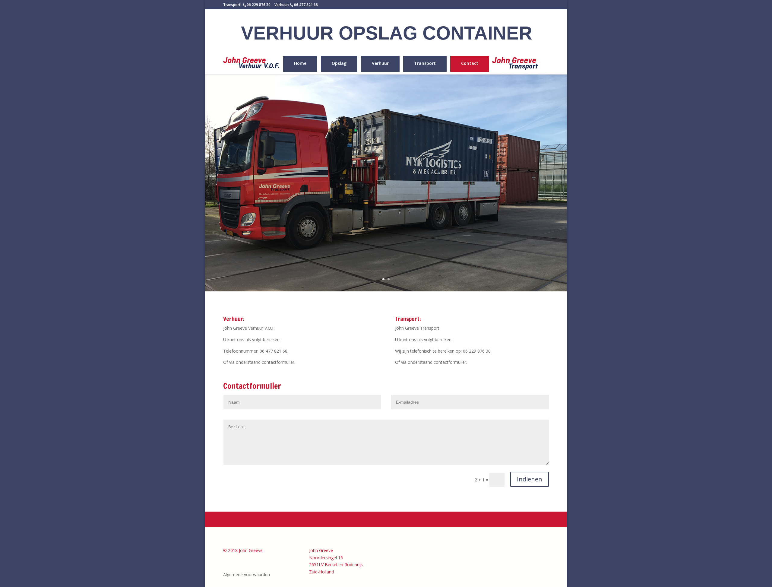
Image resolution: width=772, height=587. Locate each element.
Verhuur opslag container (386, 33)
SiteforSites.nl (242, 564)
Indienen (529, 479)
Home (300, 63)
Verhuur (380, 63)
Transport (425, 63)
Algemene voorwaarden (246, 574)
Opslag (339, 63)
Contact (469, 63)
